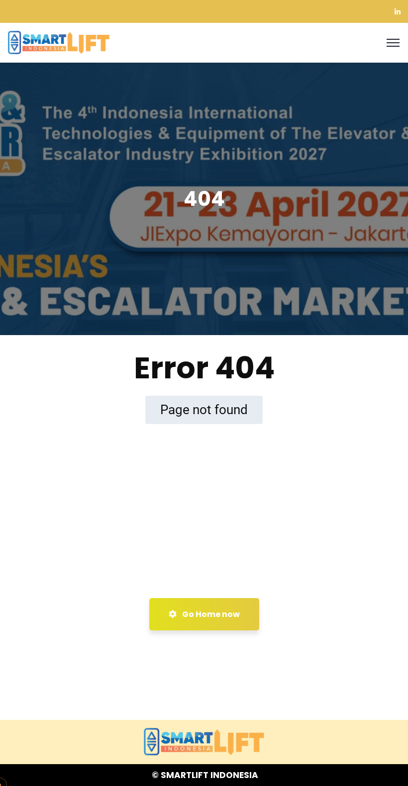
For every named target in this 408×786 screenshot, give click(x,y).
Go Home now (210, 614)
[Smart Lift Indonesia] (58, 42)
